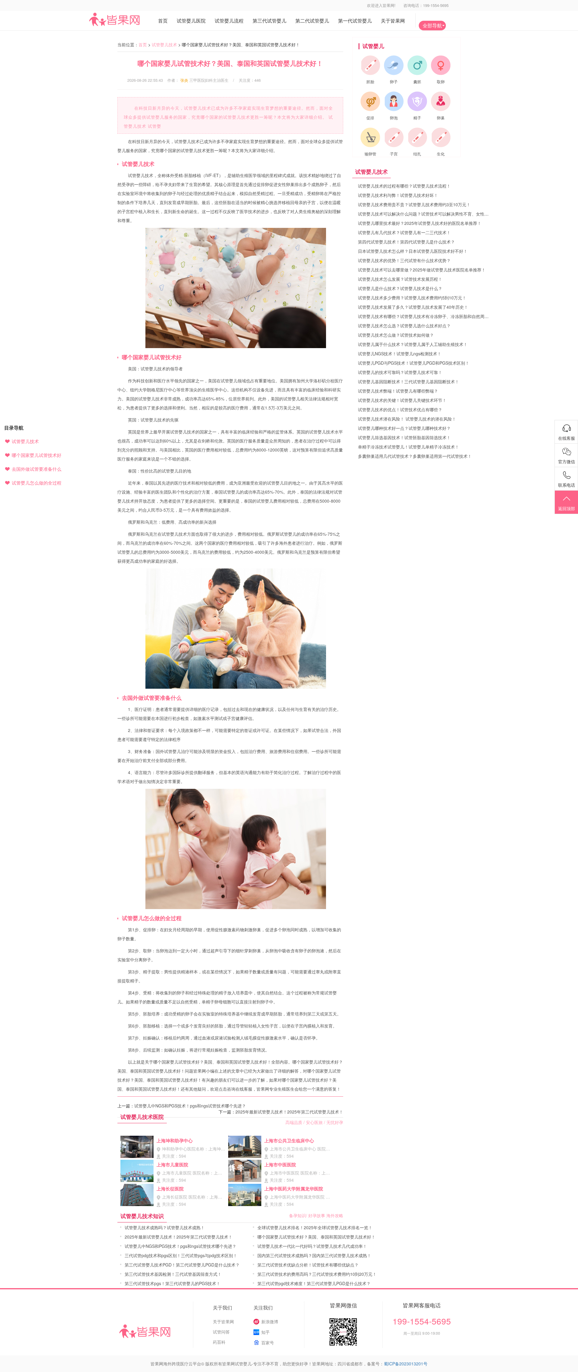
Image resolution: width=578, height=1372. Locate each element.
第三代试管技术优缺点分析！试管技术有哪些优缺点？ (308, 1265)
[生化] (441, 137)
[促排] (370, 101)
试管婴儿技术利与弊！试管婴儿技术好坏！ (398, 195)
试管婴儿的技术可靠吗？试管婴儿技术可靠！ (400, 372)
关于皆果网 (223, 1321)
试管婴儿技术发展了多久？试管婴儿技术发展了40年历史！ (413, 307)
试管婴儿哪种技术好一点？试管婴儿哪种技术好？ (404, 428)
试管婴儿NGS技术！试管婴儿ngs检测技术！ (399, 354)
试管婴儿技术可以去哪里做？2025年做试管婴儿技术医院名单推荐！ (422, 270)
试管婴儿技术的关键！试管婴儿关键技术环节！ (402, 400)
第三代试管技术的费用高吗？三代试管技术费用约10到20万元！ (317, 1274)
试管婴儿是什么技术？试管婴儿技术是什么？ (400, 288)
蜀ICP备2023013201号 (405, 1364)
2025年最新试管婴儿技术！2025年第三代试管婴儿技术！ (289, 1112)
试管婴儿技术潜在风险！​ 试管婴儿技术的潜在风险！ (407, 419)
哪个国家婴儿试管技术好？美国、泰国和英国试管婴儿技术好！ (316, 1237)
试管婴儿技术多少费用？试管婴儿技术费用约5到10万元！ (412, 298)
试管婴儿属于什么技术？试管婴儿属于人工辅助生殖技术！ (413, 344)
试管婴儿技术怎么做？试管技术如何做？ (396, 335)
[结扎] (417, 137)
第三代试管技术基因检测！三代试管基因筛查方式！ (173, 1274)
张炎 (184, 80)
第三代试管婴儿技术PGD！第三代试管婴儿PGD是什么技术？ (182, 1265)
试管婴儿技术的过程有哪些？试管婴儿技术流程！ (404, 186)
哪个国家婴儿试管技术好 (36, 455)
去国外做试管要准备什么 (36, 469)
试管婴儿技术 (164, 44)
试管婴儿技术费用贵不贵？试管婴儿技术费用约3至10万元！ (414, 204)
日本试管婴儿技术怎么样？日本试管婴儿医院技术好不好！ (413, 251)
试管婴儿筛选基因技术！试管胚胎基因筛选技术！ (404, 437)
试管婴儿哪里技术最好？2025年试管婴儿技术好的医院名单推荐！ (419, 223)
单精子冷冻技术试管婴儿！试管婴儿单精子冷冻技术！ (408, 447)
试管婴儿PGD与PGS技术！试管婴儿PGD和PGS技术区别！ (413, 363)
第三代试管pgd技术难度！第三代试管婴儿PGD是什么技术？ (314, 1283)
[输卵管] (370, 137)
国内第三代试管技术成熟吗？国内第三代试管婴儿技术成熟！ (314, 1255)
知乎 (265, 1332)
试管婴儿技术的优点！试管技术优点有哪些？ (400, 409)
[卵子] (394, 65)
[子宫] (394, 137)
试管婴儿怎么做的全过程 (36, 482)
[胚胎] (370, 65)
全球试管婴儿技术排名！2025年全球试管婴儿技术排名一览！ (314, 1227)
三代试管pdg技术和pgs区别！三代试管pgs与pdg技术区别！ (181, 1255)
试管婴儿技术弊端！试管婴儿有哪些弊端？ (398, 391)
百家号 (267, 1343)
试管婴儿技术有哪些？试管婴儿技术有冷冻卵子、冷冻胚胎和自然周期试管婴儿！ (434, 316)
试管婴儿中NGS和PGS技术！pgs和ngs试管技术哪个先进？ (190, 1106)
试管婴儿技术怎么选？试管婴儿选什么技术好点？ (404, 326)
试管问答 (221, 1331)
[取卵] (441, 65)
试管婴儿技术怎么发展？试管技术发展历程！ (400, 279)
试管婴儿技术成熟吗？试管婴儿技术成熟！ (165, 1227)
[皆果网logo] (126, 19)
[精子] (417, 101)
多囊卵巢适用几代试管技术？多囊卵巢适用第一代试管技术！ (415, 456)
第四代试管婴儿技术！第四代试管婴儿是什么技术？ (406, 242)
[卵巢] (441, 101)
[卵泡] (394, 101)
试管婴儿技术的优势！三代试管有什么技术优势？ (404, 260)
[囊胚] (417, 65)
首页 (142, 44)
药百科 (219, 1342)
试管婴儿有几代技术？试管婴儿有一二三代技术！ (404, 232)
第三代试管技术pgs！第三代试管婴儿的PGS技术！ (172, 1283)
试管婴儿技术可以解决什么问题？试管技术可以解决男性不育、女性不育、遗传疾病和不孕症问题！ (450, 214)
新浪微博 (269, 1322)
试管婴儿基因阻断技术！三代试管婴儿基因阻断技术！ (408, 381)
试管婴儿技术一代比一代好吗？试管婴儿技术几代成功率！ (312, 1246)
